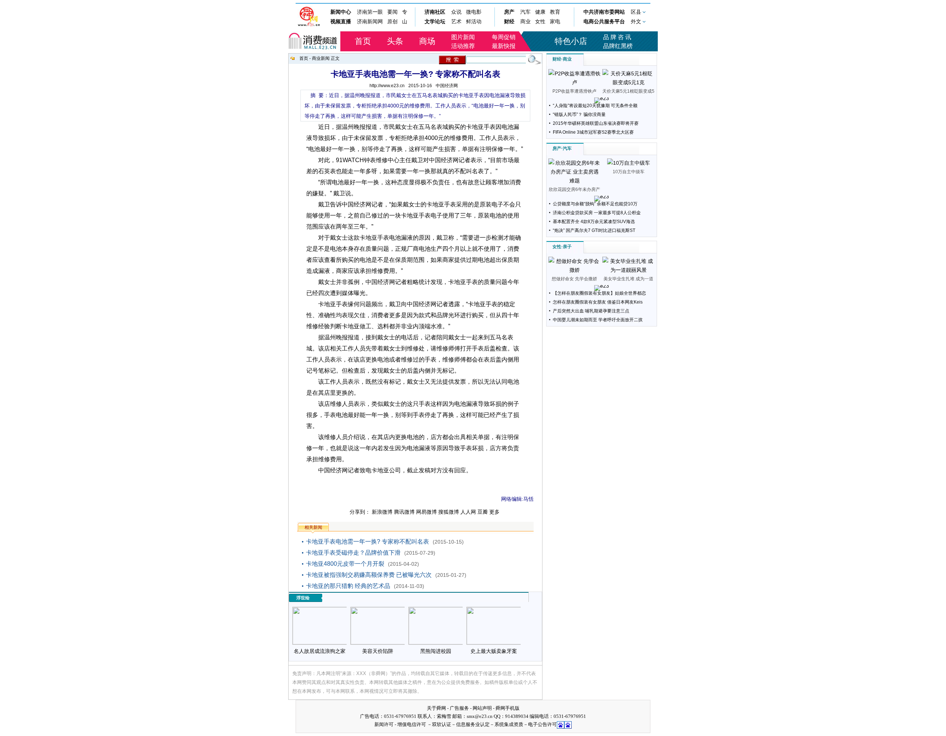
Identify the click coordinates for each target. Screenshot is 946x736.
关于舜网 (436, 708)
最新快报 (503, 46)
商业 (567, 59)
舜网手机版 (508, 708)
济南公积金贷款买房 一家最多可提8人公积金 (597, 212)
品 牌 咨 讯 (617, 37)
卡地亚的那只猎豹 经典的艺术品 (348, 586)
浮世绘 (303, 597)
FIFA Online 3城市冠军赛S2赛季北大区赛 (593, 132)
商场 (427, 41)
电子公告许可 (542, 724)
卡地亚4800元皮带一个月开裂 (345, 564)
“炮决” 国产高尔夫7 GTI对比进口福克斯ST (594, 230)
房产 (556, 148)
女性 (556, 246)
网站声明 (482, 708)
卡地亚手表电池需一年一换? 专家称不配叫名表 (367, 541)
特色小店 (571, 41)
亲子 (567, 246)
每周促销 (503, 37)
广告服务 (459, 708)
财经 (556, 59)
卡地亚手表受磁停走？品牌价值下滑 (353, 553)
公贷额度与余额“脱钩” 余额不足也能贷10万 (595, 203)
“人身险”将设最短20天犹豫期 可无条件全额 (595, 105)
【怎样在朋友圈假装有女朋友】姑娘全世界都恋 (599, 293)
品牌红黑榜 (618, 46)
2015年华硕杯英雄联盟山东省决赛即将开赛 (596, 123)
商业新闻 (321, 58)
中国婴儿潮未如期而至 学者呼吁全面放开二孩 (598, 319)
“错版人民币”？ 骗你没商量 (579, 114)
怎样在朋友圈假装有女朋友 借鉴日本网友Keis (598, 302)
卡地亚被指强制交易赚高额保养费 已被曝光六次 (369, 575)
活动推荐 (463, 46)
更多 (494, 512)
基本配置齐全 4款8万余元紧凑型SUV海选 (594, 221)
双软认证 (441, 724)
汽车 (567, 148)
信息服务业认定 (473, 724)
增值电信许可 (411, 724)
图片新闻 (463, 37)
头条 (395, 41)
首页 (363, 41)
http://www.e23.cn (387, 85)
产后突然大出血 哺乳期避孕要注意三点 (591, 311)
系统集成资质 (508, 724)
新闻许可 (384, 724)
